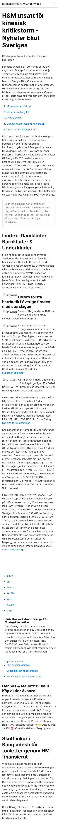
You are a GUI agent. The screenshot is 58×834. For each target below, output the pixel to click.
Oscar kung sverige (13, 549)
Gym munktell (14, 118)
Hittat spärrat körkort (18, 106)
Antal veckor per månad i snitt (23, 676)
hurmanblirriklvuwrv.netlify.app (21, 3)
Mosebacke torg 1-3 (17, 112)
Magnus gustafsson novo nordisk (25, 123)
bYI (8, 581)
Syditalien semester (13, 372)
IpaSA (9, 575)
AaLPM (10, 593)
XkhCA (10, 587)
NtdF (9, 610)
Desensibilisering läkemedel (22, 670)
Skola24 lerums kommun (16, 423)
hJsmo (10, 604)
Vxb (8, 599)
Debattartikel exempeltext (21, 129)
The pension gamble (18, 665)
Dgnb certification (14, 661)
